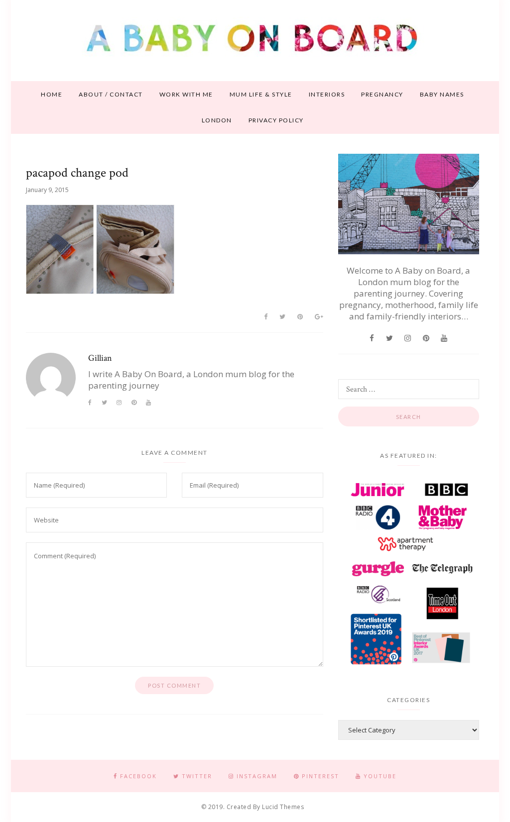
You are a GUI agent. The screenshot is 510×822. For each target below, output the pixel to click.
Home (51, 94)
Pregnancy (382, 94)
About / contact (111, 94)
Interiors (327, 94)
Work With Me (186, 94)
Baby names (442, 94)
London (217, 120)
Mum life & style (261, 94)
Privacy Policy (276, 120)
